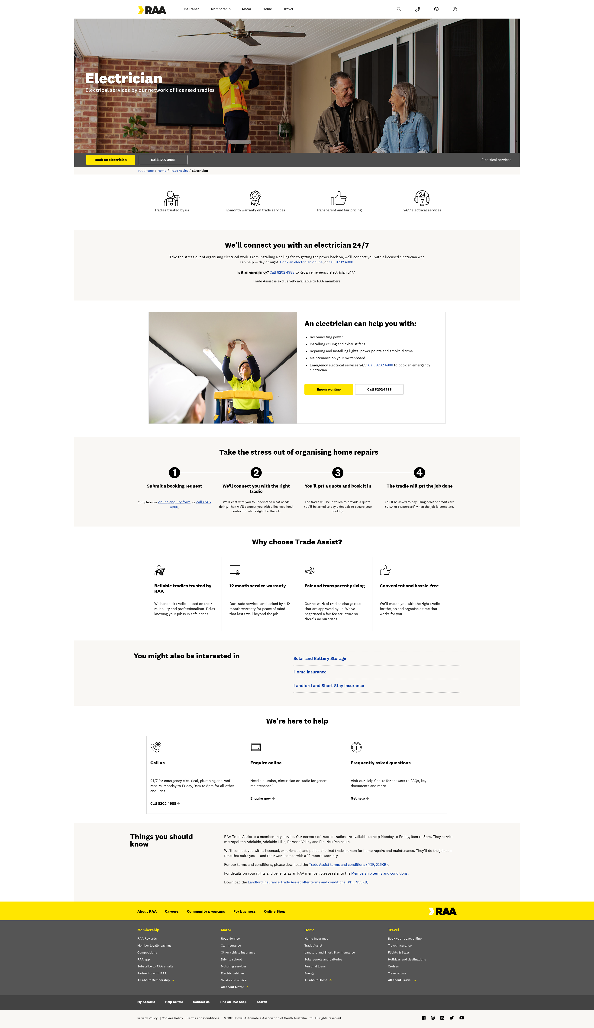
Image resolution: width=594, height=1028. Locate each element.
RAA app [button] (143, 959)
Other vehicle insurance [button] (238, 952)
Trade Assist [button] (313, 945)
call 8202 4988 (341, 262)
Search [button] (262, 1002)
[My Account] (455, 9)
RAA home (146, 170)
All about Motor (232, 987)
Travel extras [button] (397, 973)
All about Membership (153, 980)
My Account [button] (146, 1002)
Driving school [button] (231, 959)
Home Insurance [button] (316, 938)
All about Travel (399, 980)
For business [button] (244, 911)
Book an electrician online (301, 262)
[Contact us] (417, 9)
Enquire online (329, 389)
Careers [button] (172, 911)
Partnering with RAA (152, 973)
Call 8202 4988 (163, 160)
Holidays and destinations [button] (407, 959)
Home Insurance (310, 672)
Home (162, 170)
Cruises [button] (393, 966)
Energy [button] (309, 973)
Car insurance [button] (231, 945)
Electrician (200, 170)
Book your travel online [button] (405, 938)
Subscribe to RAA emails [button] (155, 966)
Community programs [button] (206, 911)
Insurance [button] (192, 9)
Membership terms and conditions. (380, 873)
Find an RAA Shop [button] (233, 1002)
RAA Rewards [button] (147, 938)
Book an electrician (111, 160)
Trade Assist (179, 170)
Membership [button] (221, 9)
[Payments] (436, 9)
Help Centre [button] (174, 1002)
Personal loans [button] (315, 966)
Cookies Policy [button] (172, 1018)
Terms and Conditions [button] (203, 1018)
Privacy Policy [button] (147, 1018)
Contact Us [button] (201, 1002)
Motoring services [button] (234, 966)
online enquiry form (174, 502)
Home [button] (267, 9)
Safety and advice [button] (233, 980)
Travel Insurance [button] (400, 945)
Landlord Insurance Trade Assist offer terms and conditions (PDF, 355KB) (308, 882)
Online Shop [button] (274, 911)
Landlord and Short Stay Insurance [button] (329, 952)
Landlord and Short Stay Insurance (329, 686)
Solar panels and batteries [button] (323, 959)
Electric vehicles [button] (233, 973)
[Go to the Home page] (156, 10)
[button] (399, 9)
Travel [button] (288, 9)
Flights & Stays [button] (399, 952)
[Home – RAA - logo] (443, 914)
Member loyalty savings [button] (154, 945)
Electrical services (496, 159)
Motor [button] (246, 9)
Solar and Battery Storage (320, 658)
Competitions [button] (147, 952)
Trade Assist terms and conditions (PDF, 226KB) (348, 864)
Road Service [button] (230, 938)
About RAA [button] (147, 911)
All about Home (315, 980)
